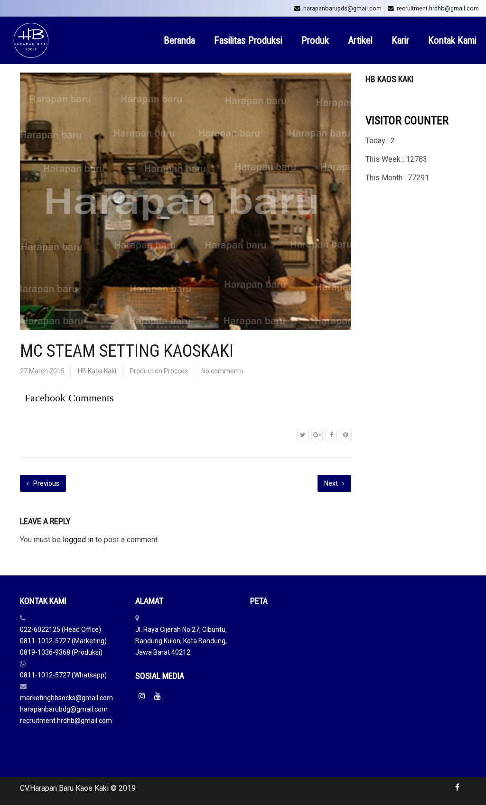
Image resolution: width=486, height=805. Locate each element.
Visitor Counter (407, 120)
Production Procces (159, 371)
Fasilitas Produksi (248, 40)
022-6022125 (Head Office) (60, 629)
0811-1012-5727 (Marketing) (63, 641)
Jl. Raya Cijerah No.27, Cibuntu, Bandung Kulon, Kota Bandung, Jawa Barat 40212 (181, 641)
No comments (222, 371)
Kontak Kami (452, 40)
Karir (400, 40)
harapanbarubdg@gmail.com (64, 709)
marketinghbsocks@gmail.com (66, 698)
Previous (45, 483)
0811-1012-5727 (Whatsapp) (63, 675)
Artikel (360, 40)
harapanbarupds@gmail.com (342, 8)
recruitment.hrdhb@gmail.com (438, 8)
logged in (78, 539)
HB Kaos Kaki (97, 371)
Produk (315, 40)
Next (331, 483)
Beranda (179, 40)
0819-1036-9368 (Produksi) (61, 652)
